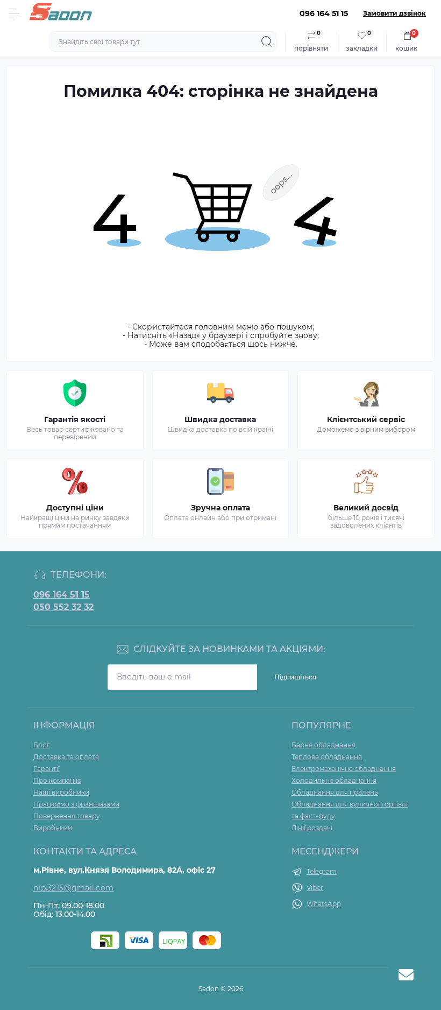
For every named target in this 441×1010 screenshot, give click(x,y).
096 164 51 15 (61, 595)
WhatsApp (324, 904)
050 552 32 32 (63, 607)
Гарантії (46, 768)
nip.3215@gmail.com (73, 888)
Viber (315, 887)
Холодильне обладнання (333, 780)
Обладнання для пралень (334, 792)
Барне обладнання (323, 745)
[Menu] (14, 13)
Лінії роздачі (311, 828)
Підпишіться (295, 677)
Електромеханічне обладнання (343, 768)
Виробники (52, 828)
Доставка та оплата (66, 757)
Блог (41, 745)
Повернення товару (66, 816)
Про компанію (57, 780)
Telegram (322, 871)
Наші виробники (61, 792)
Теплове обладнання (326, 757)
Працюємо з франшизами (76, 804)
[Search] (266, 41)
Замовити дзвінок (394, 13)
